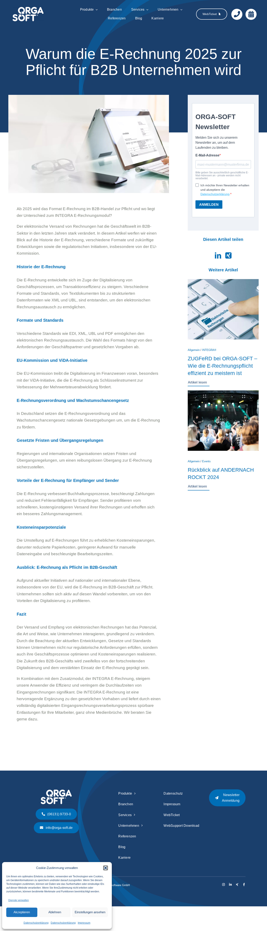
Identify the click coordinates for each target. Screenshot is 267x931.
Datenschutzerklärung (36, 922)
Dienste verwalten (18, 900)
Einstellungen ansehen (90, 912)
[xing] (237, 884)
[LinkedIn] (218, 255)
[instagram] (223, 884)
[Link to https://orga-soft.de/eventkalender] (251, 14)
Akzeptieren (22, 912)
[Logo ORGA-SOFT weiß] (28, 8)
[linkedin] (230, 884)
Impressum (84, 922)
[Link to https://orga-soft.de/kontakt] (236, 14)
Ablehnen (54, 912)
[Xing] (228, 255)
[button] (105, 868)
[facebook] (244, 884)
